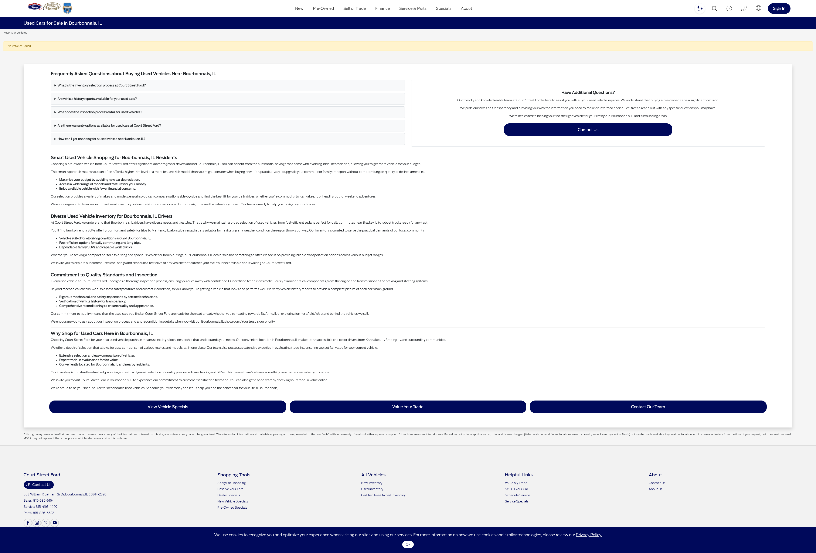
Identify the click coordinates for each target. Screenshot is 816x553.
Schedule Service (517, 495)
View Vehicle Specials (168, 407)
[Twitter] (45, 523)
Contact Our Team (648, 407)
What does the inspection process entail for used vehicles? (100, 112)
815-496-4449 (46, 506)
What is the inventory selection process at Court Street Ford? (102, 85)
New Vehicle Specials (232, 501)
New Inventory (371, 483)
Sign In (779, 8)
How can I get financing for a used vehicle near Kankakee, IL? (101, 139)
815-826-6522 (43, 513)
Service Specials (516, 501)
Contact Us (588, 129)
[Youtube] (54, 523)
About (655, 474)
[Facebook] (28, 523)
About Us (655, 489)
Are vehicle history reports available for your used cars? (97, 98)
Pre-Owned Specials (232, 507)
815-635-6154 (43, 500)
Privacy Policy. (589, 535)
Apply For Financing (231, 483)
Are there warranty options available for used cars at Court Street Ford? (109, 125)
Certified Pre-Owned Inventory (383, 495)
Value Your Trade (408, 407)
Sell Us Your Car (516, 489)
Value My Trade (516, 483)
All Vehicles (373, 474)
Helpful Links (519, 474)
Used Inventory (372, 489)
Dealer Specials (228, 495)
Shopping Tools (234, 474)
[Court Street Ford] (49, 8)
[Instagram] (37, 523)
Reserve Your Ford (230, 489)
